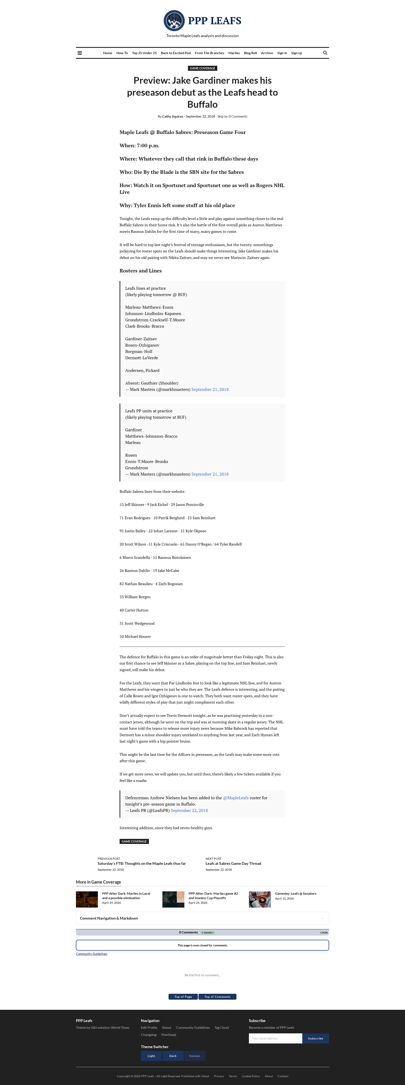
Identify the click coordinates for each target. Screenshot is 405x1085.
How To (122, 53)
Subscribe (315, 1038)
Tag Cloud (222, 1027)
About (166, 1027)
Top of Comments (217, 996)
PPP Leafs (215, 20)
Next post (213, 858)
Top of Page (183, 996)
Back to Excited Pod (176, 53)
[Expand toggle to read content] (322, 918)
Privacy (219, 1076)
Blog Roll (250, 53)
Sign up (296, 53)
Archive (267, 53)
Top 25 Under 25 (144, 53)
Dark (173, 1056)
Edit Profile (149, 1027)
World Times (120, 1027)
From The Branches (209, 53)
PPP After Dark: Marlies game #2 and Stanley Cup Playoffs (213, 895)
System (194, 1056)
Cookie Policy (251, 1076)
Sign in (282, 53)
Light (151, 1056)
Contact (283, 1076)
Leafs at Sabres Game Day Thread (233, 863)
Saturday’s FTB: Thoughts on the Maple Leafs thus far (142, 863)
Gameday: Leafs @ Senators (295, 893)
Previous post (109, 858)
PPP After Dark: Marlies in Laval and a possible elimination (126, 895)
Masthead (168, 1035)
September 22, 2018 (189, 810)
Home (107, 53)
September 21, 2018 (210, 389)
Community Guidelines (193, 1027)
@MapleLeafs (236, 798)
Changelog (149, 1035)
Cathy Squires (170, 116)
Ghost (205, 1076)
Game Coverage (202, 68)
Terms (233, 1076)
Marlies (234, 53)
